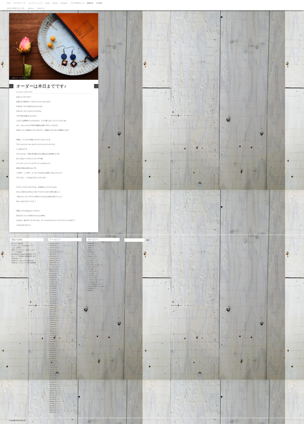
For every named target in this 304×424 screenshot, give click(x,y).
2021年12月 (53, 282)
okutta (89, 248)
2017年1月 (53, 389)
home (9, 3)
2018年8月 (53, 350)
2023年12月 (53, 258)
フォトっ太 (92, 278)
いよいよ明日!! (16, 248)
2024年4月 (53, 250)
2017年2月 (53, 386)
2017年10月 (53, 371)
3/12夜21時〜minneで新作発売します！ (24, 254)
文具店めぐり (92, 288)
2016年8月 (53, 399)
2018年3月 (53, 361)
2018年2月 (53, 363)
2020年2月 (53, 312)
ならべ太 (90, 263)
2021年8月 (53, 288)
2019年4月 (53, 333)
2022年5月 (53, 273)
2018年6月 (53, 354)
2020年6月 (53, 307)
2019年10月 (53, 320)
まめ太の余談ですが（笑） (16, 8)
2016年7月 (53, 401)
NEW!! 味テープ (17, 258)
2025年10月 (53, 243)
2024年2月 (53, 254)
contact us (40, 8)
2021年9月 (53, 286)
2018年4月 (53, 359)
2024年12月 (53, 248)
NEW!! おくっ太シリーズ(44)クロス (23, 260)
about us (31, 8)
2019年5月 (53, 331)
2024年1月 (53, 256)
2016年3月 (53, 410)
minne (47, 3)
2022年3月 (53, 278)
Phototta (90, 252)
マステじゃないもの (95, 280)
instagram (64, 3)
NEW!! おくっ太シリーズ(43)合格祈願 (24, 263)
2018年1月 (53, 365)
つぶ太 (91, 273)
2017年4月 (53, 382)
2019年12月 (53, 316)
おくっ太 (90, 254)
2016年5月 (53, 406)
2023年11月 (53, 260)
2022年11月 (53, 269)
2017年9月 (53, 374)
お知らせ (90, 3)
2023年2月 (53, 263)
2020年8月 (53, 303)
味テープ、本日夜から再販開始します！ (24, 256)
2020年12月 (53, 299)
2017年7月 (53, 376)
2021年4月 (53, 295)
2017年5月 (53, 380)
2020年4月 (53, 310)
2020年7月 (53, 305)
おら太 (91, 269)
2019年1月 (53, 339)
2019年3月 (53, 335)
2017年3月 (53, 384)
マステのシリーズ (19, 3)
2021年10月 (53, 284)
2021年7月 (53, 290)
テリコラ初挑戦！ (17, 252)
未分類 (90, 290)
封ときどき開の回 (17, 243)
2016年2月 (53, 412)
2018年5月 (53, 357)
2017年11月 (53, 369)
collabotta (91, 243)
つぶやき (99, 3)
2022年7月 (53, 271)
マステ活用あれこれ (77, 3)
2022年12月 (53, 267)
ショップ (90, 258)
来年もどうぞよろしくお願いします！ (24, 250)
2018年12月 (53, 342)
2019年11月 (53, 318)
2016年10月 (53, 395)
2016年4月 (53, 408)
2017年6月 (53, 378)
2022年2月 (53, 280)
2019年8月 (53, 325)
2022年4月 (53, 275)
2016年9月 (53, 397)
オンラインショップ (36, 3)
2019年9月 (53, 322)
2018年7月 (53, 352)
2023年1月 (53, 265)
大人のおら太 (93, 282)
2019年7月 (53, 327)
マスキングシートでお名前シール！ (23, 245)
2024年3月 (53, 252)
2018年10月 (53, 346)
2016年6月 (53, 404)
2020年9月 (53, 301)
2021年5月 (53, 292)
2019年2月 (53, 337)
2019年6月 (53, 329)
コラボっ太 (92, 271)
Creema (55, 3)
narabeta (90, 245)
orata (89, 250)
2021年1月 (53, 297)
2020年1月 (53, 314)
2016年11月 (53, 393)
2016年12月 (53, 391)
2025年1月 (53, 245)
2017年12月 (53, 367)
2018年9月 (53, 348)
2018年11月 (53, 344)
